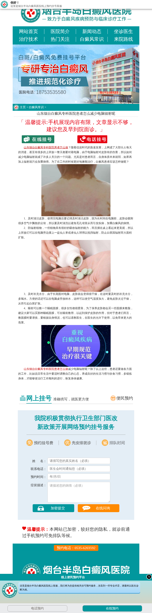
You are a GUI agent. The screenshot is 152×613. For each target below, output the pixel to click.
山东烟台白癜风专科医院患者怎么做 (46, 369)
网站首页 (28, 31)
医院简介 (60, 31)
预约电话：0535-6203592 (76, 548)
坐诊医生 (123, 31)
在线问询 (103, 508)
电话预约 (37, 608)
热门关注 (60, 39)
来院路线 (123, 39)
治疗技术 (28, 39)
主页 (23, 107)
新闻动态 (91, 31)
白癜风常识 (92, 39)
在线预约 (112, 608)
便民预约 (124, 398)
